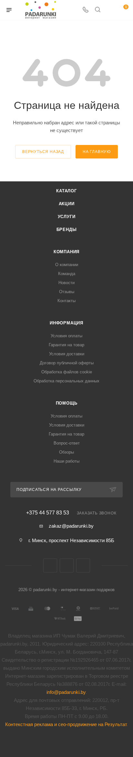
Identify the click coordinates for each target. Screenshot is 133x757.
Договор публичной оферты (67, 362)
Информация (66, 323)
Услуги (67, 216)
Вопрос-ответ (67, 443)
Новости (66, 282)
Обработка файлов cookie (66, 371)
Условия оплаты (66, 335)
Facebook (67, 565)
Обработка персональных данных (66, 380)
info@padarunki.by (66, 692)
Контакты (66, 300)
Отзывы (66, 291)
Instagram (83, 565)
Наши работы (66, 461)
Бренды (66, 229)
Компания (66, 251)
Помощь (66, 403)
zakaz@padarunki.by (71, 526)
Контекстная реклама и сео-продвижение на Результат (66, 724)
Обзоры (66, 452)
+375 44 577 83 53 (47, 512)
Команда (66, 273)
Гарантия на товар (66, 344)
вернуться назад (43, 151)
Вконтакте (50, 565)
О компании (66, 264)
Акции (67, 203)
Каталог (66, 190)
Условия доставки (66, 353)
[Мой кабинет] (110, 10)
